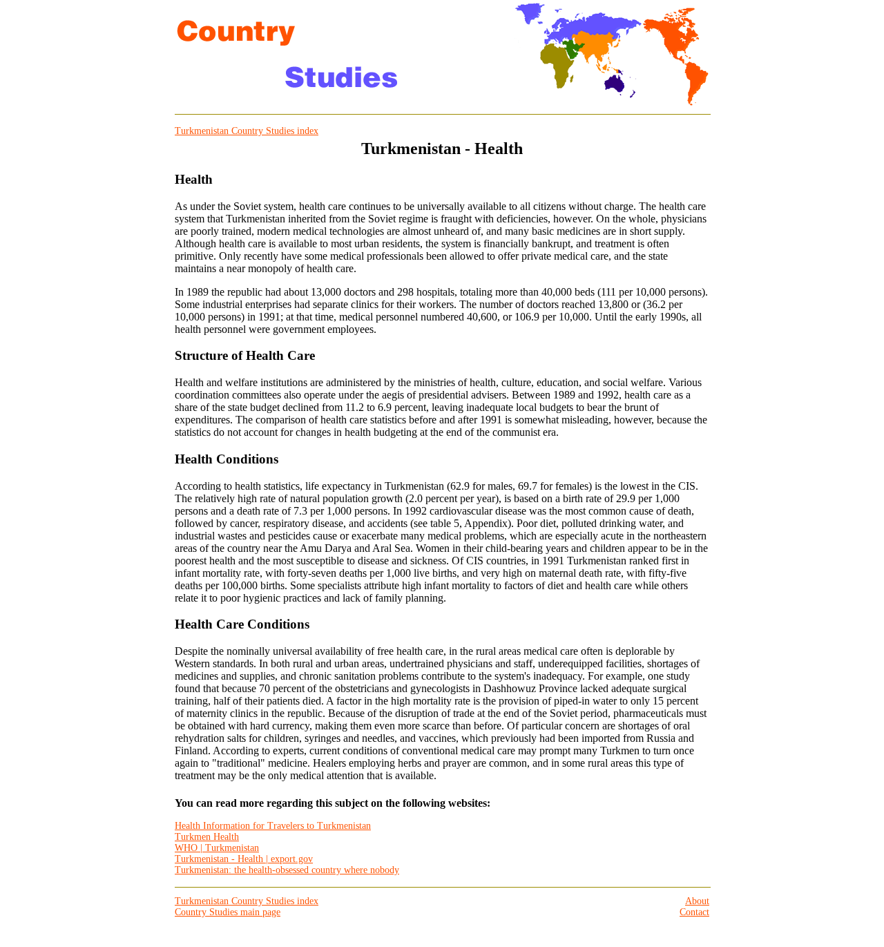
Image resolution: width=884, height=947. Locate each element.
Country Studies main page (227, 912)
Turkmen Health (207, 837)
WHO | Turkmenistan (217, 848)
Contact (694, 912)
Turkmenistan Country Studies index (246, 131)
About (697, 901)
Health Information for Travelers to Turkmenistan (273, 826)
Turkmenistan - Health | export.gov (244, 859)
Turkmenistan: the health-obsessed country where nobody (287, 870)
